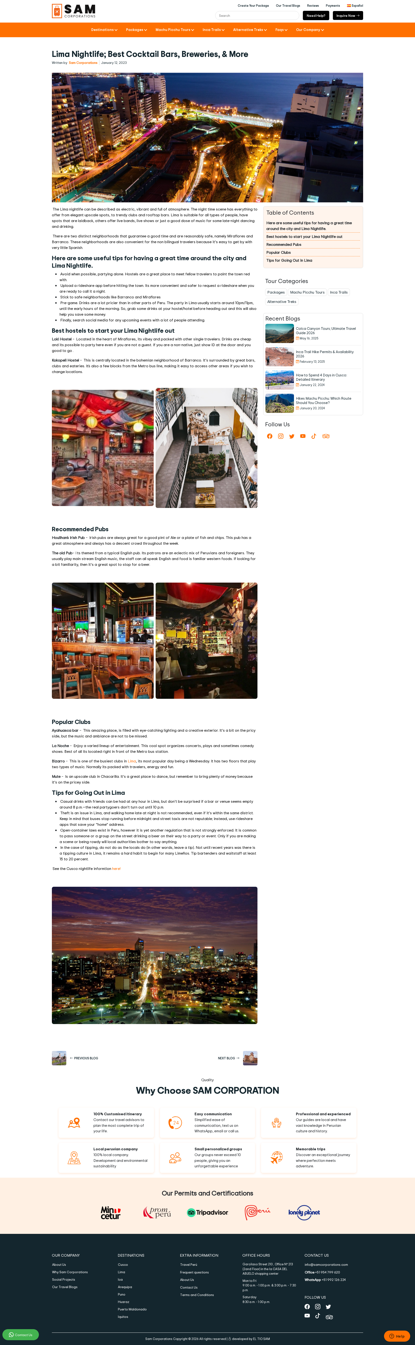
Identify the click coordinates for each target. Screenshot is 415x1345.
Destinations (102, 29)
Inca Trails (212, 29)
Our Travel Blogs (65, 1287)
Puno (121, 1294)
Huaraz (123, 1301)
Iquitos (123, 1316)
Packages (134, 29)
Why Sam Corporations (70, 1272)
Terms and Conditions (197, 1294)
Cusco (123, 1264)
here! (116, 868)
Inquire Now (345, 15)
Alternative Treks (248, 29)
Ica (120, 1279)
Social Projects (63, 1279)
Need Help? (316, 15)
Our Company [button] (308, 29)
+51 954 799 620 (322, 1272)
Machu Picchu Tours (173, 29)
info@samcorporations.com (326, 1264)
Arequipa (125, 1287)
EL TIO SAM (261, 1339)
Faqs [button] (279, 29)
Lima (132, 761)
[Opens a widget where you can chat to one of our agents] (397, 1337)
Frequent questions (194, 1272)
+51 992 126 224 (325, 1279)
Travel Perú (188, 1264)
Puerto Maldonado (132, 1309)
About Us (59, 1264)
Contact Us (23, 1335)
